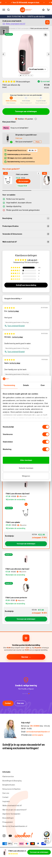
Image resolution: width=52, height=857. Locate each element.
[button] (9, 81)
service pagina (37, 735)
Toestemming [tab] (9, 385)
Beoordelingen (8, 818)
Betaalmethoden (8, 785)
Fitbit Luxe (18, 138)
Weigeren (26, 476)
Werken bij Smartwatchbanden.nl (14, 826)
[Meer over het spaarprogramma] (35, 119)
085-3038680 (35, 726)
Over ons (20, 703)
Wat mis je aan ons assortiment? (14, 810)
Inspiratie (6, 801)
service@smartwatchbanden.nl (38, 732)
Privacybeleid (7, 822)
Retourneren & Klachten (11, 789)
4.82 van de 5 (32, 260)
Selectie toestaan (26, 468)
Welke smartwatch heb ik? (15, 24)
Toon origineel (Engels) (16, 326)
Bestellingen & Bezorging (12, 781)
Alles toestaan (26, 460)
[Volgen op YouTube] (10, 835)
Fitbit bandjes (12, 28)
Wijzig (37, 142)
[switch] (45, 434)
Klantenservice (8, 776)
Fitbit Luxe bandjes (23, 28)
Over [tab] (43, 385)
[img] (9, 308)
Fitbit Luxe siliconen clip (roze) (39, 28)
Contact (8, 703)
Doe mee (24, 657)
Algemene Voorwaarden (11, 814)
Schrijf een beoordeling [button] (26, 285)
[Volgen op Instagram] (4, 835)
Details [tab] (26, 385)
